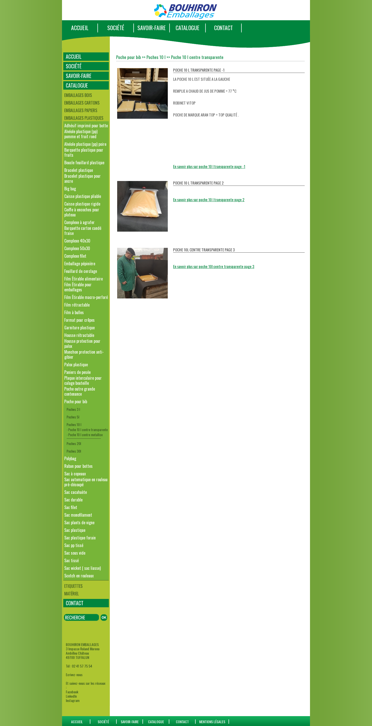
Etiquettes (73, 586)
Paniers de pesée (77, 372)
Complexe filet (75, 255)
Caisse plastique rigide (82, 203)
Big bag (70, 188)
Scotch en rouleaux (79, 575)
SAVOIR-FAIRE (151, 28)
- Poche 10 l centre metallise (85, 434)
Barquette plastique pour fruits (83, 152)
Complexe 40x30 (77, 240)
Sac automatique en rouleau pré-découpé (86, 482)
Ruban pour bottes (78, 466)
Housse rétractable (79, 335)
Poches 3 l (73, 409)
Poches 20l (74, 443)
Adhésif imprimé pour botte (86, 125)
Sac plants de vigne (79, 522)
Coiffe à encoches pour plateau (81, 212)
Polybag (70, 458)
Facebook (72, 691)
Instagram (72, 700)
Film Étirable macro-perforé (86, 297)
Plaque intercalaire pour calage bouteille (83, 380)
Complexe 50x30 (77, 248)
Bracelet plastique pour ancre (82, 178)
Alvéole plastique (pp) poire (85, 144)
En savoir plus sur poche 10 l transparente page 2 (208, 199)
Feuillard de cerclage (80, 271)
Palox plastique (76, 364)
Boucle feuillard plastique (84, 162)
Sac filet (70, 507)
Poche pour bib (75, 401)
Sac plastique (74, 530)
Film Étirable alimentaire (83, 278)
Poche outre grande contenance (79, 391)
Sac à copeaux (75, 473)
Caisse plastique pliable (82, 196)
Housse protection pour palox (82, 343)
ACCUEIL (80, 28)
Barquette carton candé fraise (82, 231)
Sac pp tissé (73, 545)
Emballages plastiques (83, 117)
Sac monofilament (78, 514)
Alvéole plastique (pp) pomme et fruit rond (80, 134)
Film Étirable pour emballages (78, 287)
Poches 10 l (74, 424)
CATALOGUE (187, 28)
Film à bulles (74, 312)
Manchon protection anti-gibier (84, 354)
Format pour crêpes (79, 319)
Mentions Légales (212, 721)
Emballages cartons (81, 102)
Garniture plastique (79, 327)
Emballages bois (78, 95)
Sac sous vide (74, 552)
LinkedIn (71, 696)
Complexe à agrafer (79, 222)
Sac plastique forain (80, 537)
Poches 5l (73, 416)
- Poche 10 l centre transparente (87, 429)
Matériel (71, 593)
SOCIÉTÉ (115, 28)
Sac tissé (71, 560)
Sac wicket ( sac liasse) (82, 568)
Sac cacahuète (75, 492)
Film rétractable (77, 304)
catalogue (156, 721)
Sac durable (73, 499)
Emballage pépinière (79, 263)
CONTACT (223, 28)
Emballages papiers (80, 110)
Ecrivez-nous (74, 674)
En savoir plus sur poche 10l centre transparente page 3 (213, 266)
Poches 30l (74, 451)
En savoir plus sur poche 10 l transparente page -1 (209, 166)
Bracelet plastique (78, 170)
